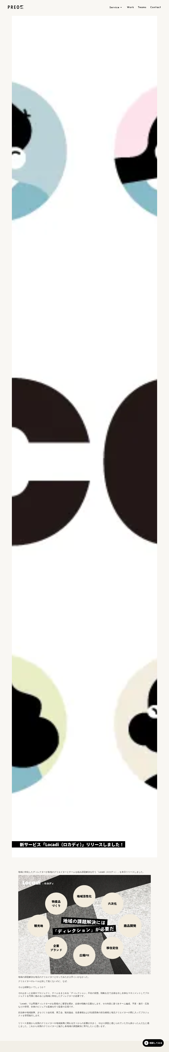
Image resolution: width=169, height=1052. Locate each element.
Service (114, 7)
